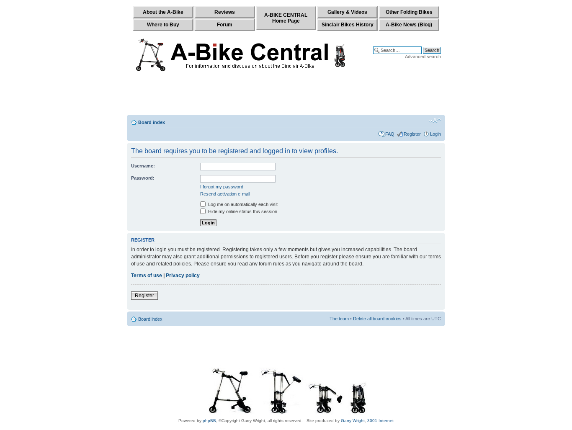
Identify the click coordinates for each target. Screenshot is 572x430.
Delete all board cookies (377, 318)
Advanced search (423, 56)
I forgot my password (221, 186)
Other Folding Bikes (409, 12)
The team (339, 318)
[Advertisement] (286, 95)
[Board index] (242, 53)
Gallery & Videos (347, 12)
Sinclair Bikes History (348, 25)
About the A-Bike (163, 12)
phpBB (209, 420)
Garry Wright (353, 420)
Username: (143, 165)
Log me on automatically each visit (242, 204)
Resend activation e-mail (225, 193)
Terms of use (146, 275)
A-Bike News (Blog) (409, 25)
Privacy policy (183, 275)
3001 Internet (380, 420)
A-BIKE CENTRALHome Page (285, 18)
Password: (143, 177)
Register (412, 133)
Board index (151, 122)
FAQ (389, 133)
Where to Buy (163, 25)
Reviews (224, 12)
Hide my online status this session (242, 211)
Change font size (435, 120)
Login (435, 133)
